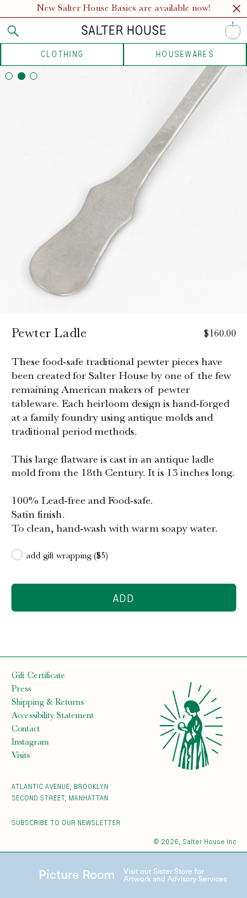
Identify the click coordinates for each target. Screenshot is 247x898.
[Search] (13, 31)
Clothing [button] (62, 54)
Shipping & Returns (47, 701)
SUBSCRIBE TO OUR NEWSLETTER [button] (65, 822)
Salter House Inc (209, 841)
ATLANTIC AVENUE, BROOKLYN (59, 786)
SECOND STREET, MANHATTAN (59, 797)
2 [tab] (21, 76)
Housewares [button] (185, 54)
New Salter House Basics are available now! (123, 8)
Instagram (30, 741)
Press (21, 688)
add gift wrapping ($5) (67, 555)
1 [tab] (9, 76)
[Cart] (233, 30)
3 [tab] (33, 76)
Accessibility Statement (52, 715)
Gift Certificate (38, 675)
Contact (25, 728)
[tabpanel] (123, 189)
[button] (236, 10)
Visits (20, 755)
